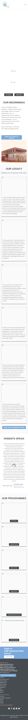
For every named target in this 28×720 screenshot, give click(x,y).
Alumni (1, 701)
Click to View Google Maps (8, 675)
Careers (2, 699)
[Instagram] (14, 708)
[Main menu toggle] (25, 4)
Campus (2, 702)
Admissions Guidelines (5, 698)
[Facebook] (9, 708)
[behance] (19, 708)
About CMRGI (14, 55)
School (5, 682)
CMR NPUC (2, 687)
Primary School (3, 681)
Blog (1, 689)
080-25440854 (13, 670)
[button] (2, 465)
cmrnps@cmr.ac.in (5, 672)
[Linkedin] (16, 708)
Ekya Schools (3, 685)
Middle (1, 682)
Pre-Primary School (4, 679)
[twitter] (11, 708)
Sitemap (2, 690)
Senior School (3, 684)
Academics (14, 66)
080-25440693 (5, 670)
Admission (14, 77)
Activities (14, 89)
